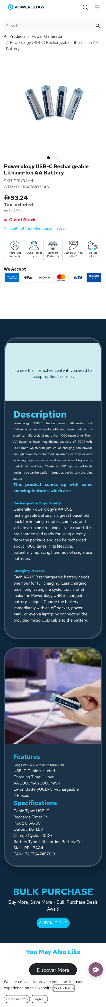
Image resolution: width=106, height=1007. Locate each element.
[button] (9, 156)
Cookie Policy (64, 988)
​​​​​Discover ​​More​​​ (53, 970)
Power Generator (47, 36)
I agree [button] (39, 999)
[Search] (97, 26)
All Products (15, 36)
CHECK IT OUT (53, 923)
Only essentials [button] (17, 999)
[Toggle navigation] (97, 7)
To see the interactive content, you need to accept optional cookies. (53, 373)
